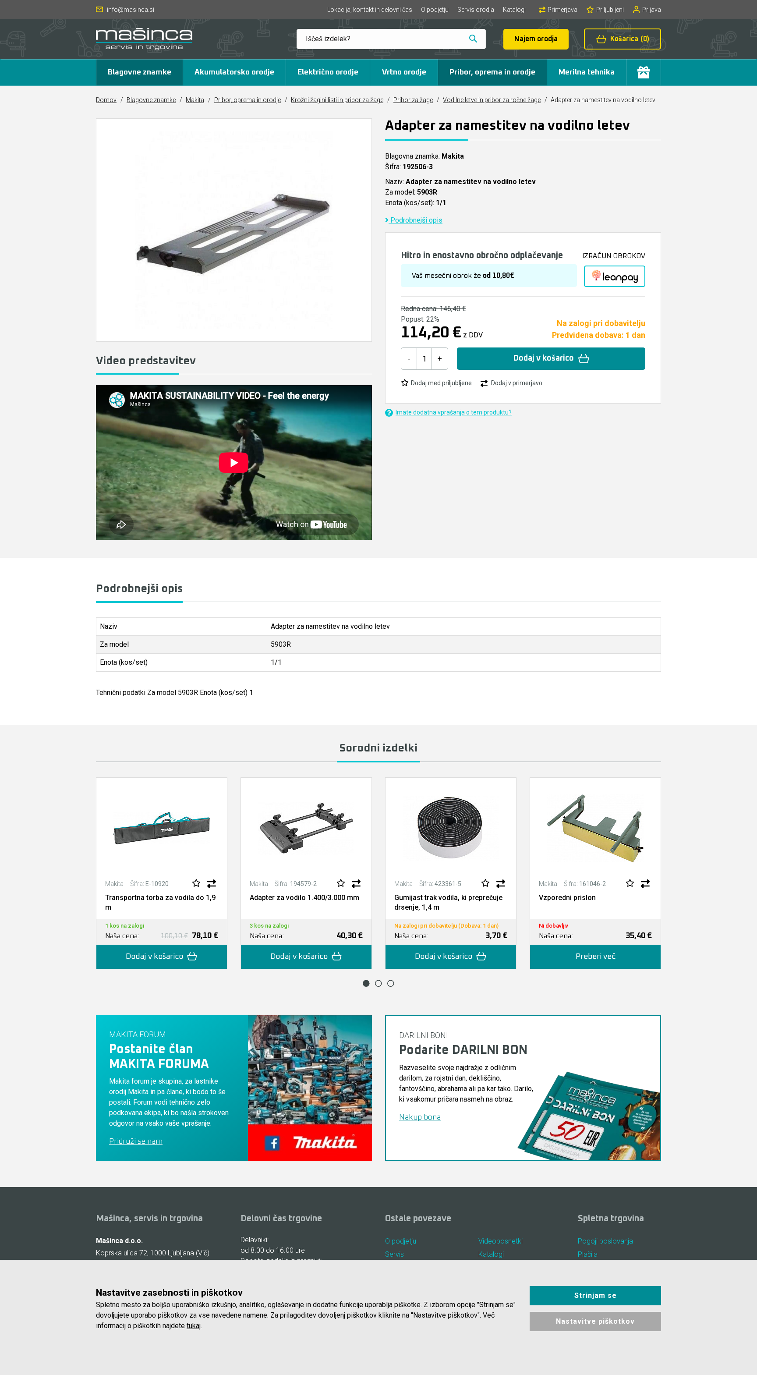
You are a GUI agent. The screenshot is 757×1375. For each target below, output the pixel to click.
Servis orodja (475, 9)
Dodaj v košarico (543, 358)
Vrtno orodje (404, 72)
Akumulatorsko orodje (234, 72)
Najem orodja (536, 39)
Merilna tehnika (587, 72)
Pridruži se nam (136, 1141)
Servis (394, 1254)
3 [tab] (391, 983)
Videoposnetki (500, 1241)
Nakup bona (420, 1117)
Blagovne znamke (139, 72)
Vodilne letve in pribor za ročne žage (492, 99)
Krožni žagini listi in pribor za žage (337, 99)
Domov (106, 99)
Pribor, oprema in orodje (492, 72)
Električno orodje (327, 72)
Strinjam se (595, 1295)
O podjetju (435, 9)
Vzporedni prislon (567, 897)
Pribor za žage (413, 99)
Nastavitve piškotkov (595, 1321)
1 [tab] (366, 983)
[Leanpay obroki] (614, 276)
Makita (195, 99)
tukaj (194, 1326)
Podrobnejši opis (415, 220)
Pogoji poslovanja (605, 1241)
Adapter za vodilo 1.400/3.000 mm (304, 897)
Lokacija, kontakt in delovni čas (369, 9)
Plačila (588, 1254)
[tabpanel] (161, 873)
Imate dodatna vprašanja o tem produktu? (454, 412)
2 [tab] (378, 983)
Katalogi (514, 9)
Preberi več (596, 956)
